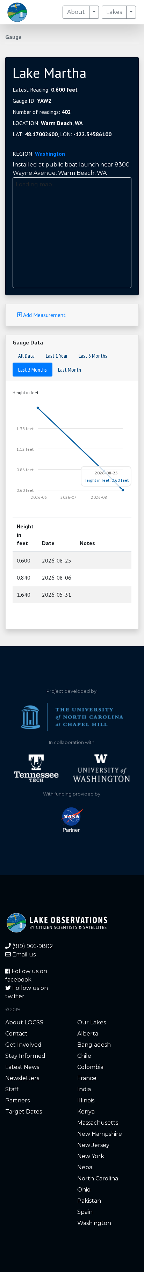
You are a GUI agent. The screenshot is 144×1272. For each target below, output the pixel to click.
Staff (12, 1089)
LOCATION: (48, 122)
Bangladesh (94, 1044)
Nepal (85, 1167)
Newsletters (22, 1078)
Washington (50, 153)
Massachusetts (97, 1122)
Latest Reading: (45, 89)
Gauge (13, 36)
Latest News (22, 1067)
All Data (26, 355)
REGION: (39, 153)
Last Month (69, 369)
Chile (84, 1056)
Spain (85, 1212)
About (76, 12)
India (84, 1089)
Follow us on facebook (26, 975)
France (86, 1078)
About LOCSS (24, 1022)
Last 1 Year (56, 355)
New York (90, 1156)
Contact (16, 1033)
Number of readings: (42, 111)
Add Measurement (44, 314)
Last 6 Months (93, 355)
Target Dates (23, 1111)
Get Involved (23, 1044)
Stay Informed (25, 1056)
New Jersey (93, 1145)
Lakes (114, 12)
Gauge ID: (32, 100)
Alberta (87, 1033)
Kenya (86, 1111)
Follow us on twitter (26, 992)
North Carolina (97, 1178)
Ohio (84, 1189)
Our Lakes (91, 1022)
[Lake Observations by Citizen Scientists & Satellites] (17, 12)
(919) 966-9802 (32, 946)
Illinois (85, 1100)
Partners (17, 1100)
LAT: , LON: (62, 134)
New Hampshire (99, 1134)
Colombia (90, 1067)
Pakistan (89, 1200)
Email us (23, 954)
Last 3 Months (32, 369)
